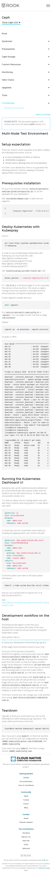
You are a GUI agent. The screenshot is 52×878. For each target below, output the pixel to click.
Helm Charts (8, 80)
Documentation (26, 781)
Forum (26, 804)
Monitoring (7, 72)
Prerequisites (8, 49)
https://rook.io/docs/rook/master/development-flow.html (26, 639)
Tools (4, 95)
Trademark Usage (44, 868)
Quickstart (7, 41)
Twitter (26, 800)
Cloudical (26, 833)
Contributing (8, 103)
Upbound (26, 848)
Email (26, 818)
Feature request (26, 822)
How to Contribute (26, 785)
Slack (26, 796)
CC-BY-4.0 (44, 860)
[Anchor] (49, 134)
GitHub (26, 778)
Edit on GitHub (43, 114)
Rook (4, 33)
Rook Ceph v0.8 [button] (10, 22)
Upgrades (6, 87)
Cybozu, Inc (26, 837)
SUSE (26, 844)
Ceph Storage (8, 57)
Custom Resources (11, 64)
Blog (26, 808)
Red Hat (26, 841)
